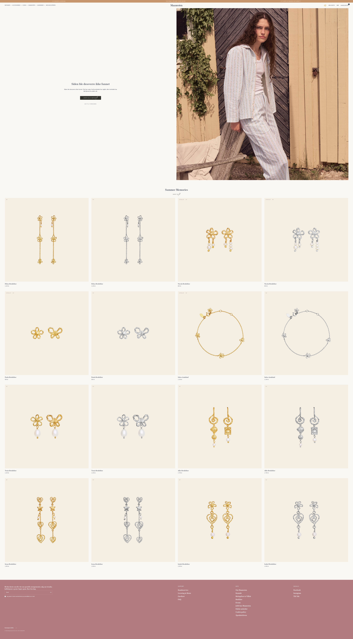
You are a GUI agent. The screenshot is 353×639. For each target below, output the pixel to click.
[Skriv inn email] (50, 592)
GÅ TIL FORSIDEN (90, 104)
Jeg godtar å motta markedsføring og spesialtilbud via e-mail (20, 596)
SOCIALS (296, 586)
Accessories (16, 5)
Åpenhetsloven (241, 615)
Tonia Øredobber (10, 471)
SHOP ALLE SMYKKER (91, 97)
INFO (237, 586)
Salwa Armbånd (183, 377)
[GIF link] (325, 5)
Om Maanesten (241, 590)
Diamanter (31, 5)
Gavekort (181, 596)
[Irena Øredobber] (47, 520)
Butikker (239, 599)
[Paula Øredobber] (47, 333)
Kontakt (239, 593)
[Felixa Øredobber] (47, 240)
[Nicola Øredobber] (220, 240)
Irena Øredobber (10, 564)
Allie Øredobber (183, 471)
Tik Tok (296, 596)
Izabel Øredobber (184, 564)
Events (238, 603)
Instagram (297, 593)
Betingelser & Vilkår (243, 596)
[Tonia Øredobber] (47, 426)
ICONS (24, 5)
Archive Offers (51, 5)
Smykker (7, 5)
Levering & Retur (184, 593)
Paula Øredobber (10, 377)
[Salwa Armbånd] (220, 333)
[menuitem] (8, 5)
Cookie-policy (241, 612)
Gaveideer (40, 5)
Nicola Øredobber (184, 284)
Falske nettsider (241, 609)
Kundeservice (183, 590)
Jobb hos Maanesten (243, 606)
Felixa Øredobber (11, 284)
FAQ (179, 599)
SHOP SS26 (176, 194)
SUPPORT (181, 586)
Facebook (297, 590)
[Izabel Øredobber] (220, 520)
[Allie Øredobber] (220, 426)
